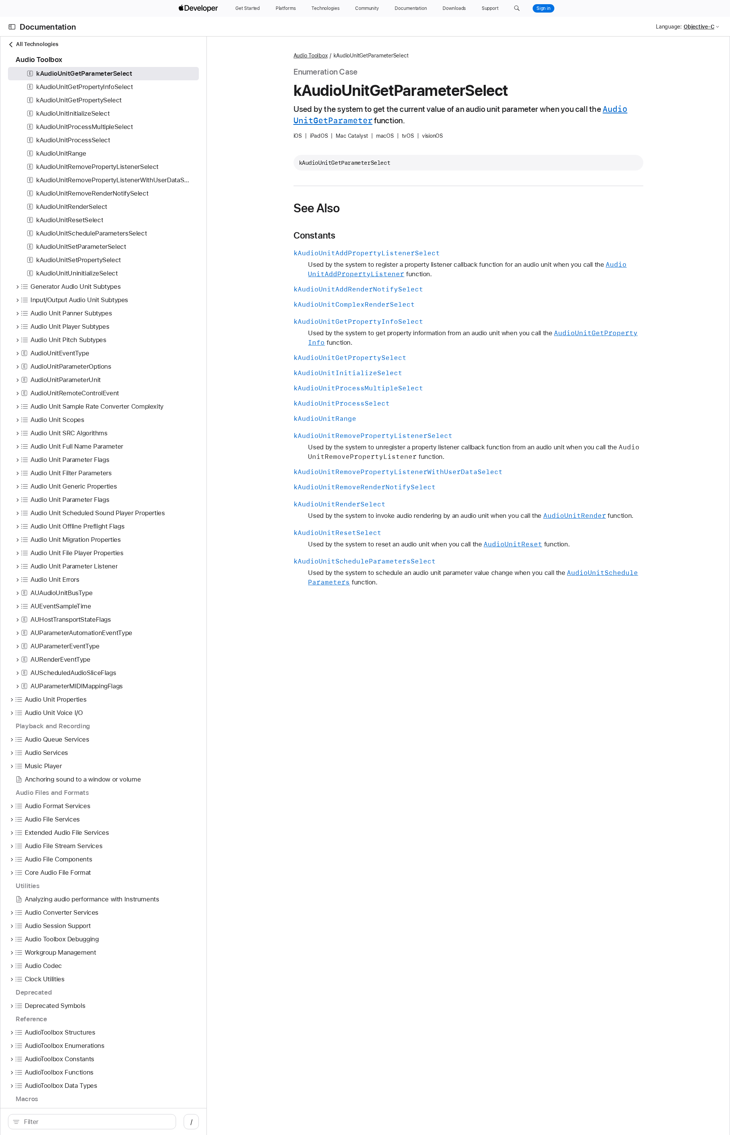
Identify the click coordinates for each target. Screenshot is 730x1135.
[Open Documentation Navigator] (11, 26)
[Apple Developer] (199, 8)
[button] (517, 8)
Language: (669, 27)
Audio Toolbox (311, 56)
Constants (315, 235)
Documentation (48, 27)
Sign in (543, 8)
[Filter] (96, 1121)
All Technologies (37, 44)
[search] (92, 1121)
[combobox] (96, 1121)
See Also (317, 208)
